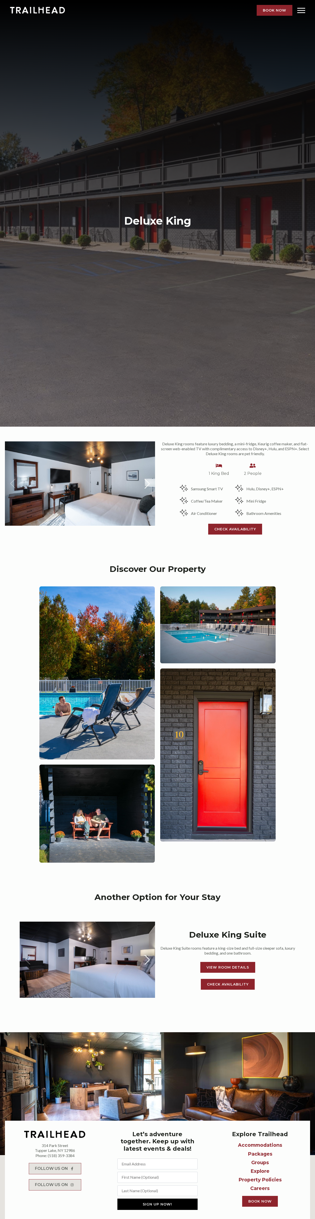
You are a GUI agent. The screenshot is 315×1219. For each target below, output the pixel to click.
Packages (260, 1154)
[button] (147, 484)
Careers (260, 1188)
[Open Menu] (301, 10)
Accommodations (260, 1145)
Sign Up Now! (157, 1204)
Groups (260, 1162)
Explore (260, 1171)
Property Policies (260, 1180)
